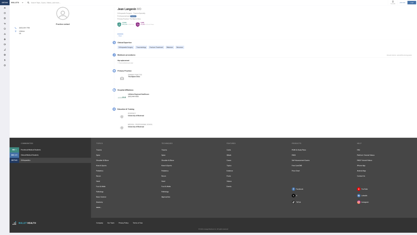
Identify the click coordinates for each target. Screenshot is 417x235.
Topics (229, 166)
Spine (98, 155)
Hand (98, 181)
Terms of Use (138, 223)
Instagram (365, 202)
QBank (229, 155)
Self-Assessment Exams (301, 160)
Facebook (299, 189)
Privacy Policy (123, 223)
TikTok (298, 202)
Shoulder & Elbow (102, 160)
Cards (229, 150)
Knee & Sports (101, 166)
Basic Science (101, 197)
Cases (229, 160)
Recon (98, 176)
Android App (361, 171)
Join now (402, 2)
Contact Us (361, 176)
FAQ (358, 150)
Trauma (99, 150)
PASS (294, 155)
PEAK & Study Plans (299, 150)
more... (99, 207)
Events (229, 186)
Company (99, 223)
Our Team (110, 223)
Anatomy (99, 202)
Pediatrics (99, 171)
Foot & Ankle (100, 186)
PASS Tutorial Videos (364, 160)
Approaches (165, 197)
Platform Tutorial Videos (366, 155)
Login (412, 2)
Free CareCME (297, 166)
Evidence (230, 171)
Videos (229, 181)
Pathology (99, 192)
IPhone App (361, 166)
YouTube (364, 189)
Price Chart (296, 171)
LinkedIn (364, 196)
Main (120, 36)
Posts (229, 176)
